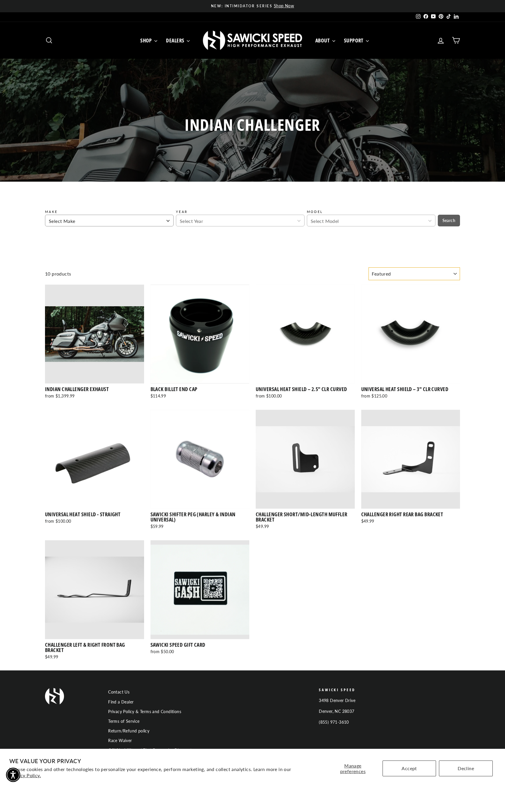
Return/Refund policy (128, 731)
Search (448, 220)
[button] (13, 775)
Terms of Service (123, 721)
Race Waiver (120, 740)
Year (182, 212)
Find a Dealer (121, 702)
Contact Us (118, 692)
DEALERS (175, 40)
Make (51, 212)
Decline (466, 768)
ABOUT (323, 40)
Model (315, 212)
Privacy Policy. (25, 775)
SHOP (146, 40)
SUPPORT (354, 40)
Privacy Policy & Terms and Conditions (144, 711)
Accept (409, 768)
